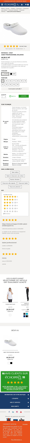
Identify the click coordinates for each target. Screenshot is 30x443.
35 (6, 81)
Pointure (4, 78)
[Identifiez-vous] (21, 4)
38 (17, 81)
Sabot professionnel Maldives (11, 352)
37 (14, 81)
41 (2, 84)
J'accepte (25, 424)
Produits (13, 8)
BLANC (6, 74)
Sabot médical (15, 172)
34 (2, 81)
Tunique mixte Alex (10, 304)
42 (6, 84)
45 (17, 84)
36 (10, 81)
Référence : (5, 53)
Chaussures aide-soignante (8, 183)
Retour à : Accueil (5, 8)
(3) (17, 196)
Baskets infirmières (15, 179)
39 (21, 81)
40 (25, 81)
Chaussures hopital (23, 183)
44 (14, 84)
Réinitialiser (7, 213)
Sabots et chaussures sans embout (15, 176)
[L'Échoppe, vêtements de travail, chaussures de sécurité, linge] (10, 4)
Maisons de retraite (16, 165)
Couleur (4, 70)
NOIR (14, 74)
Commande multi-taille (14, 89)
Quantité (3, 94)
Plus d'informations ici (16, 439)
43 (10, 84)
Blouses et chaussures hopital (19, 163)
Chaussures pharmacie (15, 186)
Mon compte (15, 406)
